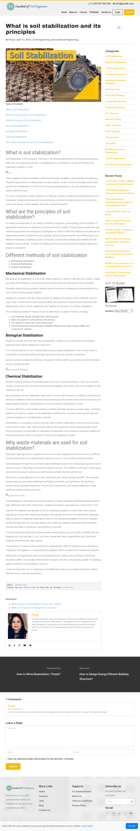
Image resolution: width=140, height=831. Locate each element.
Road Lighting (112, 131)
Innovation (110, 143)
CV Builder (94, 12)
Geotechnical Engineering (118, 164)
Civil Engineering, (42, 39)
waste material (63, 458)
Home (64, 12)
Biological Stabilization (17, 131)
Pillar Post (30, 587)
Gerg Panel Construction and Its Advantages (118, 274)
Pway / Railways (113, 125)
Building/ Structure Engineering (115, 151)
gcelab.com (20, 585)
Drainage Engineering (116, 74)
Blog (41, 805)
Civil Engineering (113, 56)
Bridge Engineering (114, 107)
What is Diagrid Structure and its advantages (118, 222)
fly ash (36, 536)
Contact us (106, 12)
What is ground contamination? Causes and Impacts (36, 604)
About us (73, 12)
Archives (109, 311)
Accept (132, 826)
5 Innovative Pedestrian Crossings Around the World (119, 192)
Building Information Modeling (115, 82)
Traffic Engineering (115, 68)
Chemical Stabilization (16, 136)
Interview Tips (112, 89)
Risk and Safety (113, 119)
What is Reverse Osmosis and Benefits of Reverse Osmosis (118, 241)
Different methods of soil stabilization (24, 120)
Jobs (41, 800)
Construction (112, 137)
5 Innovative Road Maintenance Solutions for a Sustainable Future (119, 202)
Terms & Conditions (82, 800)
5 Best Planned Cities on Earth (117, 213)
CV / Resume (111, 113)
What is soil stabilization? (18, 109)
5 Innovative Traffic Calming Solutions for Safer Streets (119, 182)
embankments (47, 485)
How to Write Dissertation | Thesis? (38, 674)
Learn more (87, 826)
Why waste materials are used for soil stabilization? (30, 142)
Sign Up (129, 12)
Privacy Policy (79, 805)
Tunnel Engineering (115, 158)
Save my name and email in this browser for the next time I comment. (41, 758)
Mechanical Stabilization (17, 125)
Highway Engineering (115, 62)
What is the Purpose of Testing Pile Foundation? (34, 607)
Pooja (12, 39)
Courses (83, 12)
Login (117, 12)
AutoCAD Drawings (115, 95)
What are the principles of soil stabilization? (26, 114)
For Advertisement (81, 791)
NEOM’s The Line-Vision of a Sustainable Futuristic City (119, 265)
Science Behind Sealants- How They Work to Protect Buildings (118, 254)
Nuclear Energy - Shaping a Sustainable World (118, 231)
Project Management (116, 101)
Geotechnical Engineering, (65, 39)
